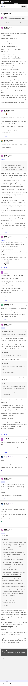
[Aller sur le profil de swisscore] (2, 305)
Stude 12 (6, 140)
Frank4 (6, 17)
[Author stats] (27, 28)
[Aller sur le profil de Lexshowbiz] (2, 111)
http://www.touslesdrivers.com (8, 251)
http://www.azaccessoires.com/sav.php (11, 576)
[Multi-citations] (2, 106)
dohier (5, 456)
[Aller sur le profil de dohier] (2, 457)
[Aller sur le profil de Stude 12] (2, 141)
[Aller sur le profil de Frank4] (2, 18)
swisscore (6, 304)
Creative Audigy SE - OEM (7, 626)
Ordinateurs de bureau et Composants (16, 18)
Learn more (2, 2)
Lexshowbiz (7, 110)
